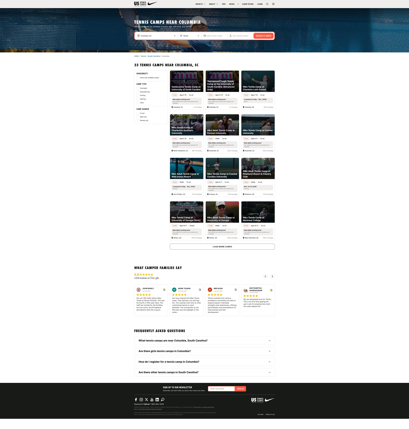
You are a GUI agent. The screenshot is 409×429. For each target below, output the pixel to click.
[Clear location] (175, 36)
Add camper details (240, 36)
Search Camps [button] (263, 36)
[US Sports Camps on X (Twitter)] (146, 399)
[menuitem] (200, 4)
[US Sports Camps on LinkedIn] (157, 399)
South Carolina (154, 56)
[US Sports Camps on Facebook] (136, 399)
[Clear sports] (198, 36)
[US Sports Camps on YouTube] (152, 399)
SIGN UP (240, 389)
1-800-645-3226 (157, 404)
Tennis (185, 36)
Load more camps (222, 247)
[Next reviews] (272, 276)
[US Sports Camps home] (146, 4)
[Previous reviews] (265, 276)
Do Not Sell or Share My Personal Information (150, 409)
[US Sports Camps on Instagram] (141, 399)
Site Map (261, 414)
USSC (136, 56)
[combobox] (158, 36)
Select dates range (214, 36)
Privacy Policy (197, 407)
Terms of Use (270, 414)
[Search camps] (162, 399)
